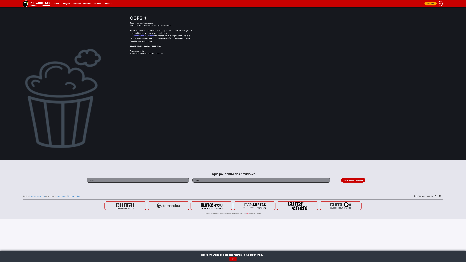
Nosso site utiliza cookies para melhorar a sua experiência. (233, 255)
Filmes (56, 3)
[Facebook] (435, 196)
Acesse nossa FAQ (38, 196)
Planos (107, 3)
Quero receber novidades (353, 180)
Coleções (66, 3)
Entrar (430, 3)
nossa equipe (61, 196)
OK (233, 259)
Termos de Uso (74, 196)
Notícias (97, 3)
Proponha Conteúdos (82, 3)
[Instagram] (440, 196)
